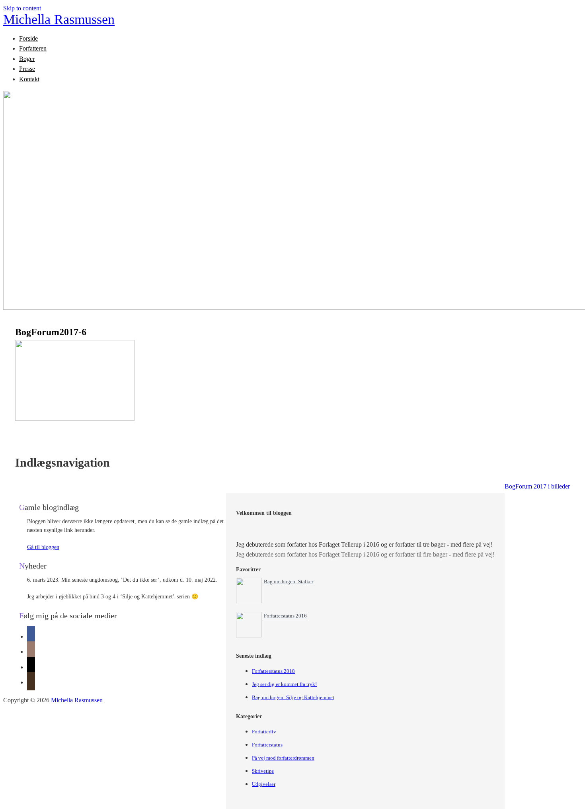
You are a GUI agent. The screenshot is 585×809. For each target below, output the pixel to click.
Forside (28, 38)
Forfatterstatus (267, 745)
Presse (27, 68)
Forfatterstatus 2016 (285, 616)
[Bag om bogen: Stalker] (248, 601)
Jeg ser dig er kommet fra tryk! (284, 684)
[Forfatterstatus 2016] (248, 635)
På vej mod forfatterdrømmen (283, 758)
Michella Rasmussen (59, 19)
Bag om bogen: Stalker (288, 581)
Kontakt (29, 79)
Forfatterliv (264, 732)
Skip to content (22, 8)
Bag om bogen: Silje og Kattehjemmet (293, 697)
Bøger (27, 58)
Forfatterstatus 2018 (273, 671)
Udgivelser (263, 784)
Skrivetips (263, 771)
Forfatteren (33, 48)
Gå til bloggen (43, 547)
